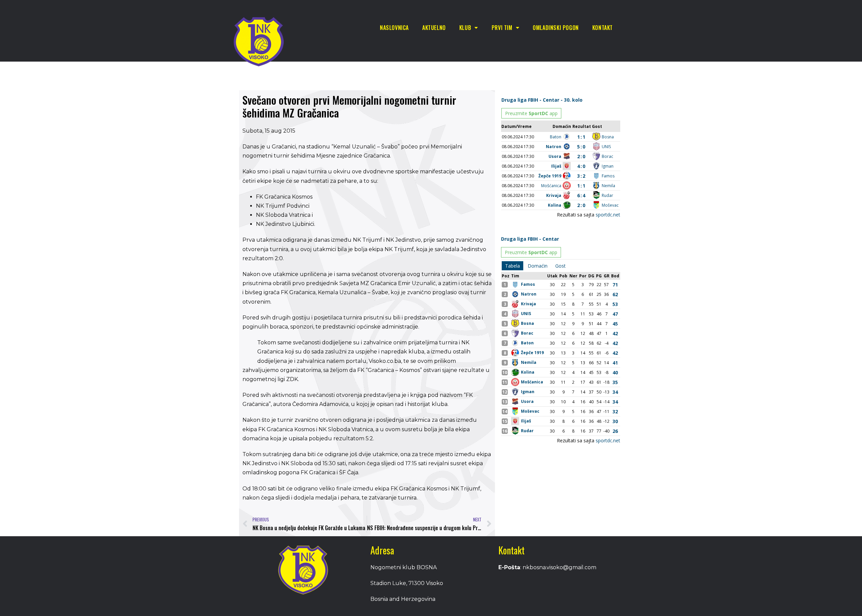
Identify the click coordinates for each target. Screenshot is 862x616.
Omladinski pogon (556, 28)
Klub (465, 28)
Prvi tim (502, 28)
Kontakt (602, 28)
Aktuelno (434, 28)
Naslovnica (394, 28)
